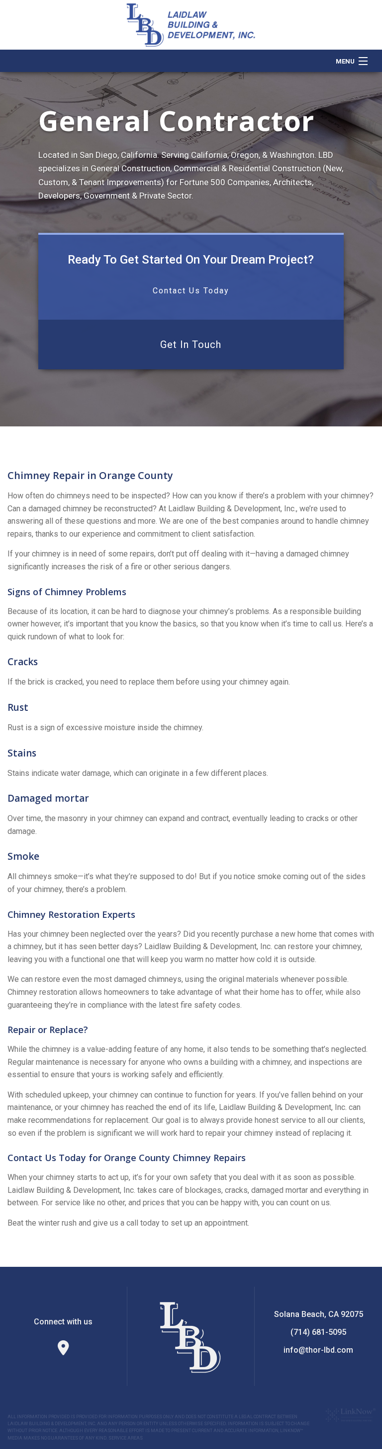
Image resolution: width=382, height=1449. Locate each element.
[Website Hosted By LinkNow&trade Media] (351, 1414)
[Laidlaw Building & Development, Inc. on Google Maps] (63, 1350)
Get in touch (190, 344)
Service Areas (125, 1438)
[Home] (191, 24)
